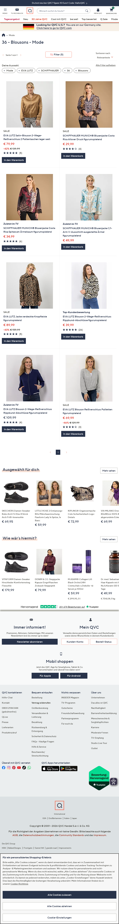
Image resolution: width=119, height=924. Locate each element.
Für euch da (67, 723)
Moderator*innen (99, 732)
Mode (114, 19)
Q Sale (104, 19)
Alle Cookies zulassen (59, 894)
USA (44, 818)
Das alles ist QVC (99, 702)
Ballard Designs (14, 848)
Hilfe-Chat (7, 697)
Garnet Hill (39, 848)
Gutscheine (67, 708)
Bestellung (37, 697)
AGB (15, 835)
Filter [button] (58, 54)
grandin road (51, 848)
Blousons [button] (83, 70)
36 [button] (68, 70)
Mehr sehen (108, 470)
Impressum (100, 835)
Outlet (94, 748)
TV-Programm (68, 702)
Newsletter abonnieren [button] (30, 641)
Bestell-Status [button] (104, 641)
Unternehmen (98, 697)
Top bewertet (89, 19)
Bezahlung (37, 722)
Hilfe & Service (39, 746)
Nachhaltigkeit (98, 708)
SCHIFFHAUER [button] (50, 70)
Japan (74, 818)
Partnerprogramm (70, 718)
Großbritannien (55, 818)
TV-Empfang (97, 737)
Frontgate (28, 848)
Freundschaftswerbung (72, 713)
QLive (5, 717)
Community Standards (71, 835)
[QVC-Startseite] (3, 35)
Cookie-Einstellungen (59, 917)
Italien (67, 818)
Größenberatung (40, 708)
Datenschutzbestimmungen (38, 835)
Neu (25, 19)
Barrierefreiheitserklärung (104, 713)
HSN (4, 848)
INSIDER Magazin (70, 697)
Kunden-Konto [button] (75, 641)
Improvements (65, 848)
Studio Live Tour (99, 743)
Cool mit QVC (58, 19)
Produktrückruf (9, 732)
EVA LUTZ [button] (27, 70)
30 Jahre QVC (39, 19)
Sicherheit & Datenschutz (44, 736)
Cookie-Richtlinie (19, 883)
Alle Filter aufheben (106, 65)
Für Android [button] (74, 675)
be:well (74, 19)
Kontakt (6, 702)
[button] (4, 12)
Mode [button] (9, 70)
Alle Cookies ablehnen (59, 906)
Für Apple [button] (45, 675)
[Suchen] (87, 11)
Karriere (95, 727)
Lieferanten (7, 727)
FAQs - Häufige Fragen (43, 741)
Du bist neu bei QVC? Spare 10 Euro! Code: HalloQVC (59, 3)
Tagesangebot (12, 19)
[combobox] (60, 11)
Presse (5, 722)
